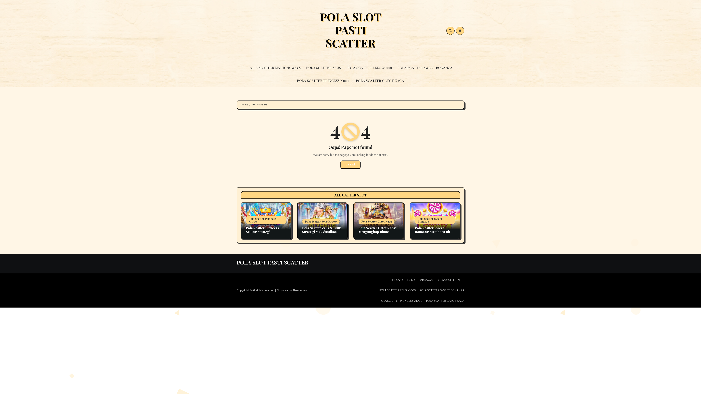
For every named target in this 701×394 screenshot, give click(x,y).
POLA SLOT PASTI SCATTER (350, 29)
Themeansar (299, 290)
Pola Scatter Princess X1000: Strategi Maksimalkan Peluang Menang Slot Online (263, 234)
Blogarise (282, 290)
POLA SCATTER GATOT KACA (380, 80)
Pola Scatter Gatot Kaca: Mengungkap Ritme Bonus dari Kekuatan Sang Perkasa (377, 234)
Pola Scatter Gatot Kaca (376, 221)
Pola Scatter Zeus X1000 (321, 221)
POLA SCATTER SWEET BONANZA (424, 67)
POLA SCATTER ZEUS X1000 (369, 67)
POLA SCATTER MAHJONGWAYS (275, 67)
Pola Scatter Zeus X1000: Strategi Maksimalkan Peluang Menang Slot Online (321, 234)
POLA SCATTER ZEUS (323, 67)
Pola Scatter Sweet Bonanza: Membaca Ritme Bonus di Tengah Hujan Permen (435, 234)
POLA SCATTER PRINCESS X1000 (323, 80)
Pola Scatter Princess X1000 (263, 220)
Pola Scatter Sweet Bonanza (430, 220)
